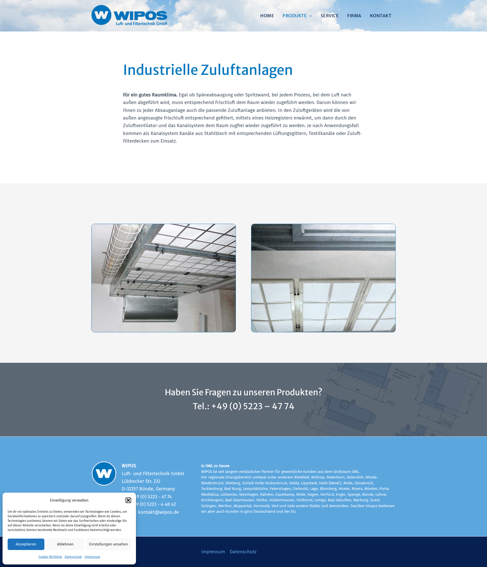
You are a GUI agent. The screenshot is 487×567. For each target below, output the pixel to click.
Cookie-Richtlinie (50, 557)
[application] (309, 15)
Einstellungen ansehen (108, 544)
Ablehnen (65, 544)
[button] (128, 500)
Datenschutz (73, 557)
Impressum (92, 557)
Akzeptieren (26, 544)
